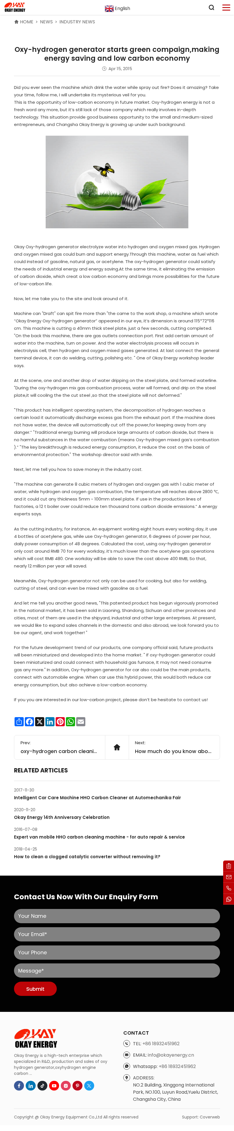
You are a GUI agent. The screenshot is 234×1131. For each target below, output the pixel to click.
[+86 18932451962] (228, 888)
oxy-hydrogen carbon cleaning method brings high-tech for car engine (60, 751)
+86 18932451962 (160, 1043)
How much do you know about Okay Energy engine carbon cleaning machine (174, 751)
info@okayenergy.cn (171, 1055)
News (46, 22)
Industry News (77, 22)
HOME (26, 22)
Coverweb (210, 1117)
